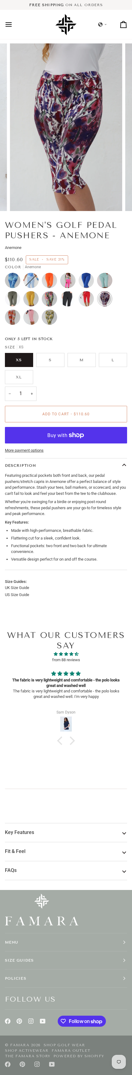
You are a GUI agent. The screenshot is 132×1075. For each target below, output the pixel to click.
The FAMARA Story (27, 1056)
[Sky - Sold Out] (32, 282)
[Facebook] (7, 1021)
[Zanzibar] (14, 319)
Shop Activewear (27, 1050)
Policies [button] (15, 978)
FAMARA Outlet (71, 1050)
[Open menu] (14, 24)
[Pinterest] (19, 1021)
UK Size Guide (17, 587)
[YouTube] (42, 1021)
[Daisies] (49, 319)
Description (20, 465)
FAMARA (19, 1045)
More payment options (24, 450)
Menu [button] (11, 942)
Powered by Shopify (78, 1056)
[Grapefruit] (32, 319)
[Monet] (51, 300)
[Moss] (14, 300)
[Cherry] (88, 300)
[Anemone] (106, 300)
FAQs (11, 870)
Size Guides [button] (19, 960)
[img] (66, 654)
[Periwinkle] (14, 282)
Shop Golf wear (64, 1045)
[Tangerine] (51, 282)
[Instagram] (31, 1021)
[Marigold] (32, 300)
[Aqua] (106, 282)
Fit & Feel (15, 851)
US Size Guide (17, 594)
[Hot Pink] (69, 282)
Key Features (19, 832)
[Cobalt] (88, 282)
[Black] (69, 300)
